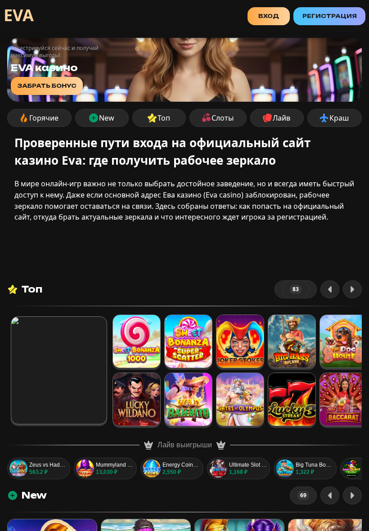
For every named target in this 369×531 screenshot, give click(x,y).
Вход (268, 16)
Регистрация (329, 16)
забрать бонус (46, 85)
